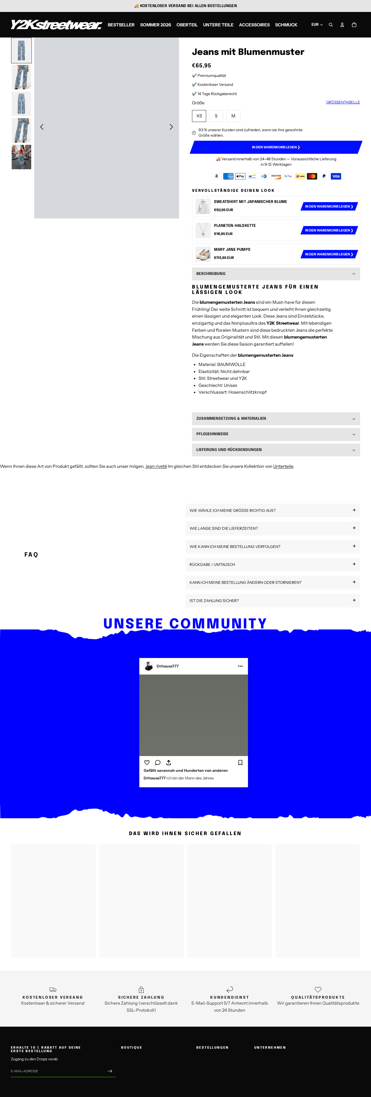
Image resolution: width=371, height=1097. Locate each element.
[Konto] (342, 25)
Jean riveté (156, 466)
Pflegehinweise (212, 434)
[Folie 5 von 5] (21, 157)
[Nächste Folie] (173, 128)
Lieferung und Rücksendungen (229, 450)
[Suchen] (331, 25)
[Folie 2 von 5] (21, 77)
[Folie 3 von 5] (21, 104)
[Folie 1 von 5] (21, 50)
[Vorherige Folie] (40, 128)
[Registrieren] (110, 1071)
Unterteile (283, 466)
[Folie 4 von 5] (21, 130)
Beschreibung (210, 274)
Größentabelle (343, 102)
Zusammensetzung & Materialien (231, 419)
